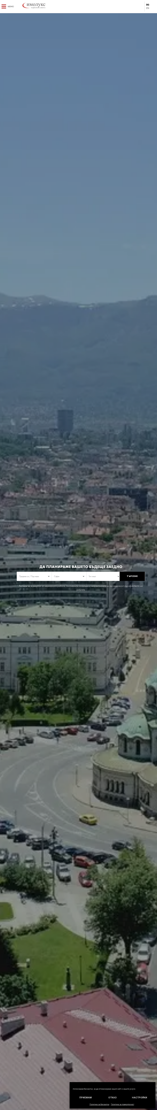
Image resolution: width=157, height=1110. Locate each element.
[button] (8, 6)
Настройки (139, 1097)
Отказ (112, 1097)
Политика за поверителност (122, 1104)
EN (147, 8)
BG (147, 5)
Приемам (85, 1097)
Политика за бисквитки (99, 1104)
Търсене (132, 576)
